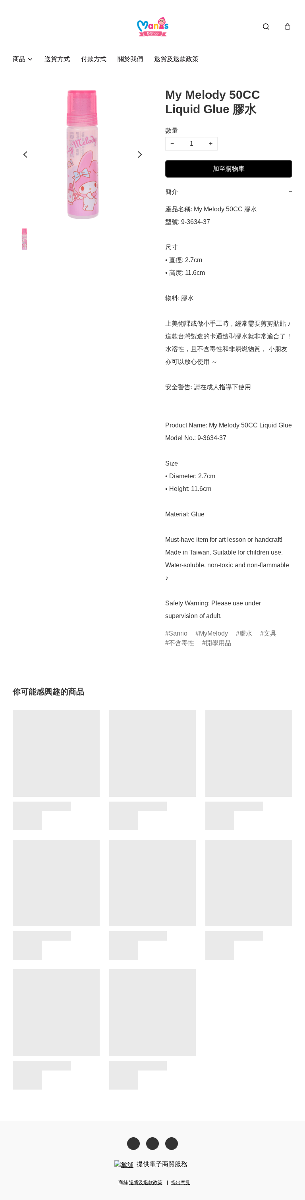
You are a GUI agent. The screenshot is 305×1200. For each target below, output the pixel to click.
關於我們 (130, 59)
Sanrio (178, 633)
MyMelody (213, 633)
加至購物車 (229, 168)
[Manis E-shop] (153, 26)
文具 (270, 633)
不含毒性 (181, 643)
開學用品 (218, 643)
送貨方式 (57, 59)
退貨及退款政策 (176, 59)
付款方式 (93, 59)
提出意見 (180, 1182)
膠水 (245, 633)
